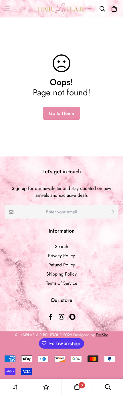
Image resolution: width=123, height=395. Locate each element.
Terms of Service (61, 283)
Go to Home (61, 113)
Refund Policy (61, 265)
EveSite (102, 335)
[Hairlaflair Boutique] (61, 8)
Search (61, 246)
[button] (113, 8)
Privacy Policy (61, 255)
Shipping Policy (61, 274)
